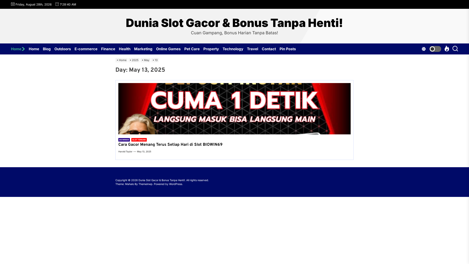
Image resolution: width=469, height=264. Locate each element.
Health (124, 49)
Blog (47, 49)
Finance (108, 49)
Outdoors (62, 49)
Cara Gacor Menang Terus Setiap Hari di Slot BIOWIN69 (170, 144)
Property (211, 49)
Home (16, 49)
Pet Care (192, 49)
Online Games (168, 49)
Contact (269, 49)
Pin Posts (288, 49)
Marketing (143, 49)
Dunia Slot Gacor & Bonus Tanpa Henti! (234, 23)
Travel (252, 49)
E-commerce (86, 49)
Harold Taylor (125, 151)
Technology (233, 49)
